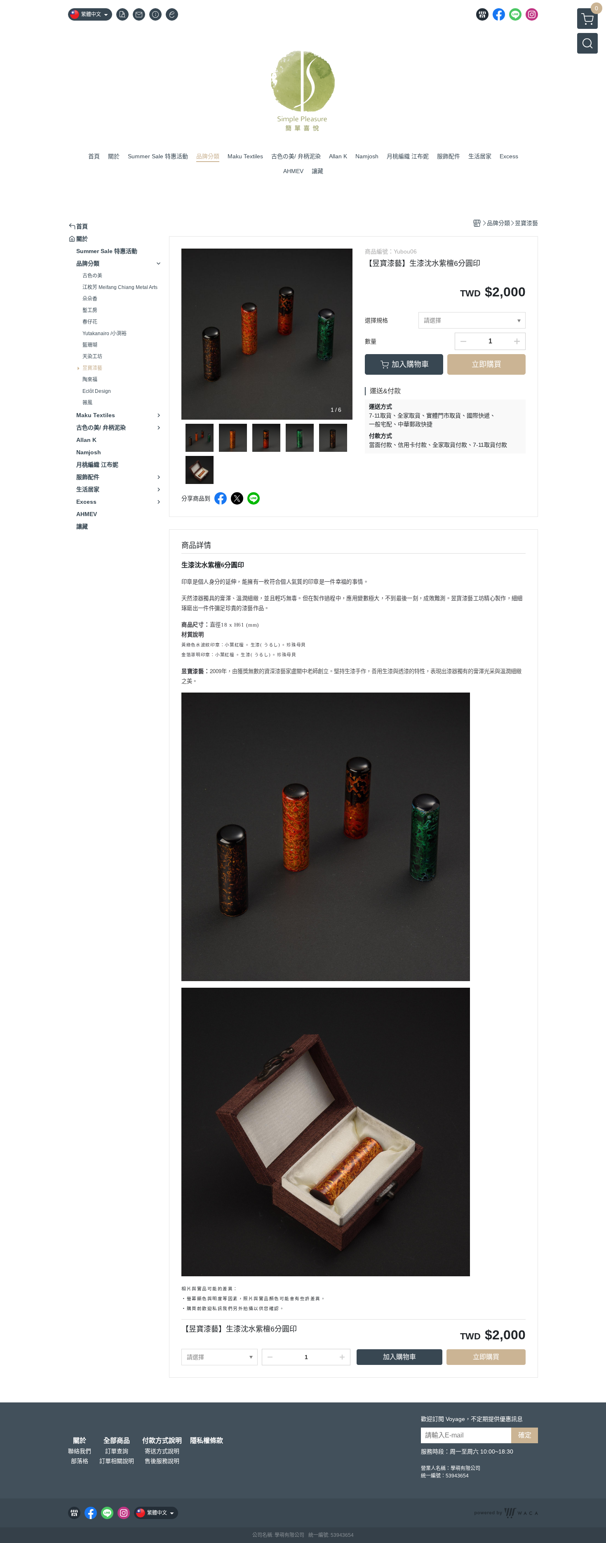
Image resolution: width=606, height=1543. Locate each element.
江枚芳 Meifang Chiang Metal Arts (119, 287)
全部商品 (116, 1440)
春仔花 (89, 322)
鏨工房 (89, 310)
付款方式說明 (162, 1440)
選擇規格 (376, 320)
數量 (370, 341)
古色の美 (92, 276)
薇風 (87, 403)
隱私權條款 (206, 1440)
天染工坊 (92, 356)
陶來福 (89, 380)
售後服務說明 (162, 1461)
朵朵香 (89, 299)
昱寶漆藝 (92, 368)
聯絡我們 (79, 1451)
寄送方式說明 (162, 1451)
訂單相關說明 (116, 1461)
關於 (79, 1440)
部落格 (79, 1461)
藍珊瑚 (89, 345)
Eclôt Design (96, 391)
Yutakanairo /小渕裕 (104, 333)
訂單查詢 (116, 1451)
